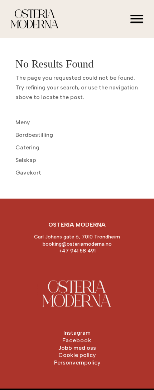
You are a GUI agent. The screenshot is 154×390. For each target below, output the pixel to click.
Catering (27, 147)
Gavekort (28, 172)
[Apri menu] (136, 19)
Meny (22, 122)
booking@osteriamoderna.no (77, 244)
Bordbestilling (34, 134)
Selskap (25, 160)
